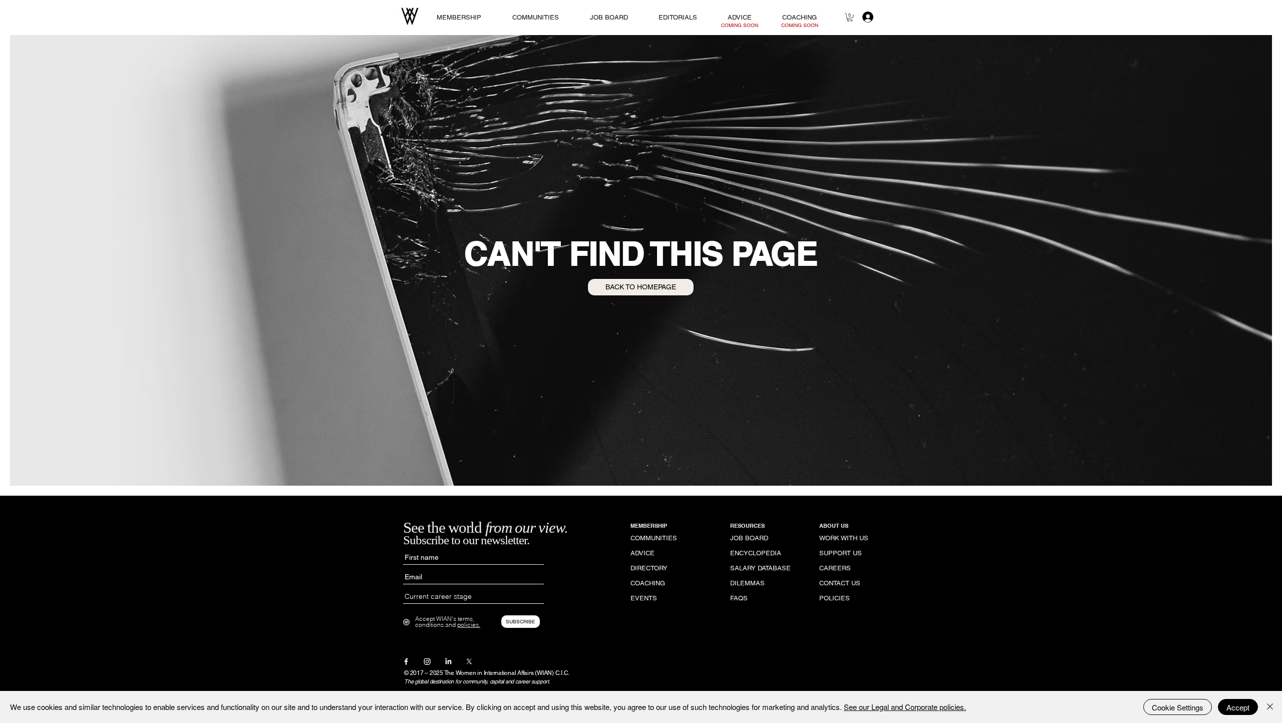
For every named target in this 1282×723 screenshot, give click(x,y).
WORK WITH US (843, 538)
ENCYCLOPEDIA (755, 553)
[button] (850, 17)
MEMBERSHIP (648, 525)
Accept (1237, 707)
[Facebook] (406, 661)
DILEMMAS (747, 583)
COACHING (647, 583)
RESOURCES (747, 525)
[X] (469, 661)
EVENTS (643, 598)
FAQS (739, 598)
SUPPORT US (840, 553)
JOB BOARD (749, 538)
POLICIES (834, 598)
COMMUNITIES (653, 538)
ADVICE (642, 553)
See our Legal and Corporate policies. (905, 706)
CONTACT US (839, 583)
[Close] (1270, 707)
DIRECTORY (649, 568)
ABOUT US (833, 525)
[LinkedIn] (448, 661)
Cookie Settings (1177, 707)
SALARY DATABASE (760, 568)
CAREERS (835, 568)
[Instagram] (427, 661)
